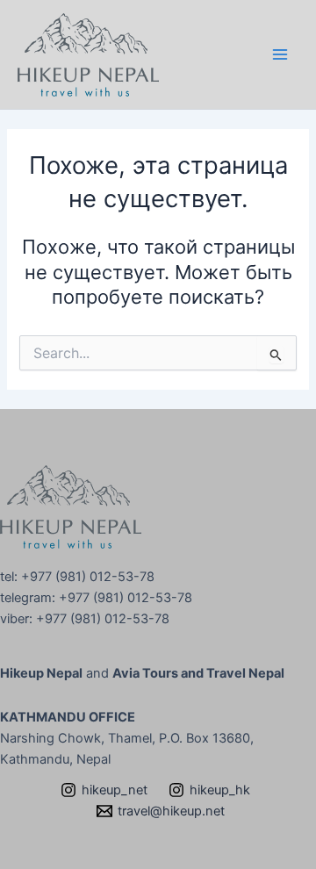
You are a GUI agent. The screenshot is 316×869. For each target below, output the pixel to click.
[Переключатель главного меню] (280, 54)
